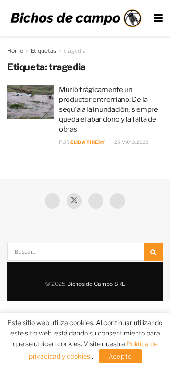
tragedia (75, 50)
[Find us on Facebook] (52, 201)
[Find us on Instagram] (117, 201)
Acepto (120, 356)
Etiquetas (43, 50)
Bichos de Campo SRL (96, 283)
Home (15, 50)
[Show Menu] (158, 18)
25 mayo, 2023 (130, 142)
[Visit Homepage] (75, 18)
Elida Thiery (87, 142)
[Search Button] (153, 252)
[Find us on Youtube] (95, 201)
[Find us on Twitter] (74, 201)
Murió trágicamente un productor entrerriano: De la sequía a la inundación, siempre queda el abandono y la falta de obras (108, 109)
